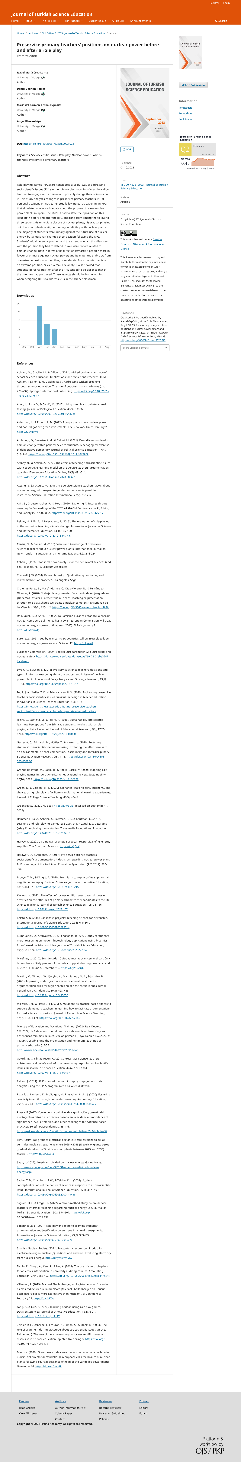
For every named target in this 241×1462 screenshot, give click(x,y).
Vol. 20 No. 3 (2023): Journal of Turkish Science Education (73, 33)
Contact (60, 1419)
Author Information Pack (70, 1407)
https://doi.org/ (80, 1212)
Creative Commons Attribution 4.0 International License (142, 244)
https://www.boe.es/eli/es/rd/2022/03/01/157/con (48, 1050)
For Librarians (186, 119)
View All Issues (28, 1413)
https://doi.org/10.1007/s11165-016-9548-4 (44, 1072)
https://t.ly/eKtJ (83, 643)
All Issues (118, 20)
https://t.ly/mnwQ (28, 630)
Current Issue (97, 20)
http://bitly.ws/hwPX (41, 1154)
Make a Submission (193, 85)
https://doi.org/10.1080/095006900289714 (43, 927)
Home (15, 20)
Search (222, 20)
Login (226, 3)
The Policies (49, 20)
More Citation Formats (136, 347)
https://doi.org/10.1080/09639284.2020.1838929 (66, 1104)
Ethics (143, 1413)
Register (214, 3)
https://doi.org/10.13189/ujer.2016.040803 (50, 734)
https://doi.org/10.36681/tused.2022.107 (42, 909)
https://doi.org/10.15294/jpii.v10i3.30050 (42, 995)
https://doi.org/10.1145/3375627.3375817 (77, 513)
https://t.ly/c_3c (63, 805)
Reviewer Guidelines (112, 1413)
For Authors (72, 20)
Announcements (140, 20)
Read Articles (27, 1407)
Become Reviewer (110, 1407)
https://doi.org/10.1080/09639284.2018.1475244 (80, 1275)
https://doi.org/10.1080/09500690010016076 (44, 1240)
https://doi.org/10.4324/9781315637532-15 (43, 833)
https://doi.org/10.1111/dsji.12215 (57, 887)
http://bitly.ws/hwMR (48, 1366)
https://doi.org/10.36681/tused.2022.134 (61, 950)
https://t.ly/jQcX (69, 846)
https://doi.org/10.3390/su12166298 (56, 779)
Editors (143, 1407)
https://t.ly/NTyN (27, 431)
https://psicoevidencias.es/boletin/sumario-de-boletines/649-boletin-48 (62, 1131)
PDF (128, 149)
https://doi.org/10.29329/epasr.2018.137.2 (51, 684)
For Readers (185, 107)
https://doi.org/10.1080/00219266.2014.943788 (46, 414)
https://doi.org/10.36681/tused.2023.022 (48, 143)
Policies (104, 1419)
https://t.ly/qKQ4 (44, 1298)
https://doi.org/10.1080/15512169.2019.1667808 (58, 454)
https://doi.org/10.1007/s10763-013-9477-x (43, 535)
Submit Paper (63, 1413)
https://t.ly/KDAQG (72, 968)
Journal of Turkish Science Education (51, 14)
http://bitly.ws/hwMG (58, 1258)
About (29, 20)
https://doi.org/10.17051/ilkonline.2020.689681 (46, 477)
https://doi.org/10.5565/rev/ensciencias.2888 (80, 607)
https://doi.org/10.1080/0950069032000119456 (46, 1194)
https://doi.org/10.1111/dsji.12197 (38, 1316)
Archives (33, 33)
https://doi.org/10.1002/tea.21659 (60, 1018)
